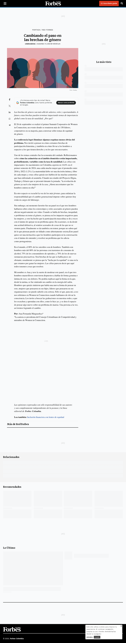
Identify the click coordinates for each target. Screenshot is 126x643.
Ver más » (89, 637)
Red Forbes (47, 30)
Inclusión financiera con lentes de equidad (45, 417)
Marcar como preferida (66, 102)
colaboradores (30, 44)
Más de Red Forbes (18, 424)
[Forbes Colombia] (53, 3)
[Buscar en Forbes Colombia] (122, 3)
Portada (36, 30)
